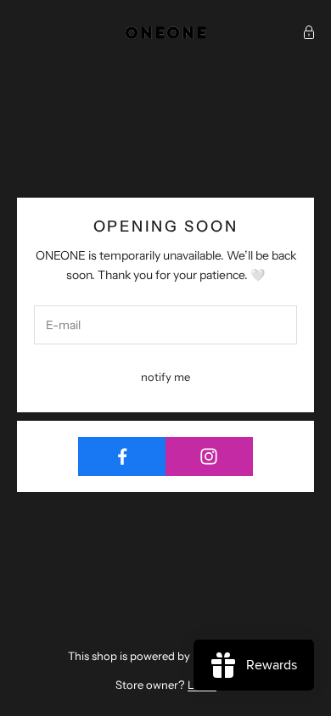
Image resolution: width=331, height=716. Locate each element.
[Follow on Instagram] (209, 456)
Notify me (165, 376)
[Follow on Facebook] (122, 456)
